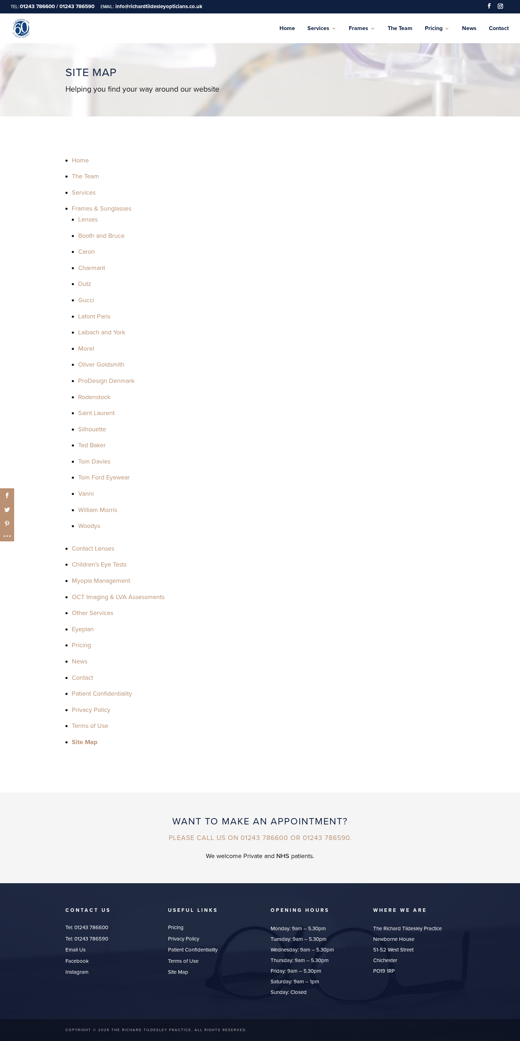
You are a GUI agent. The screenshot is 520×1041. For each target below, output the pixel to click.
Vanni (86, 494)
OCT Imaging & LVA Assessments (118, 597)
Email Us (75, 950)
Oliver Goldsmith (101, 364)
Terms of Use (90, 726)
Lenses (88, 219)
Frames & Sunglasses (101, 208)
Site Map (85, 742)
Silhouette (92, 429)
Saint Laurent (96, 413)
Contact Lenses (93, 548)
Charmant (91, 268)
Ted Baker (92, 445)
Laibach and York (101, 332)
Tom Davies (94, 461)
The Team (85, 176)
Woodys (89, 526)
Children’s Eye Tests (99, 564)
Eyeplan (83, 629)
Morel (86, 348)
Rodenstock (94, 397)
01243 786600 (91, 927)
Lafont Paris (94, 316)
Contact (82, 677)
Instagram (76, 972)
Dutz (84, 284)
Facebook (77, 961)
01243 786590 (91, 939)
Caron (86, 251)
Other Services (92, 613)
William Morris (97, 510)
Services (84, 192)
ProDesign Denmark (106, 381)
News (79, 661)
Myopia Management (101, 581)
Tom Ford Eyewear (104, 477)
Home (80, 160)
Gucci (86, 300)
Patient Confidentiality (102, 693)
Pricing (81, 645)
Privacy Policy (91, 710)
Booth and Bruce (101, 236)
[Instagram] (500, 8)
